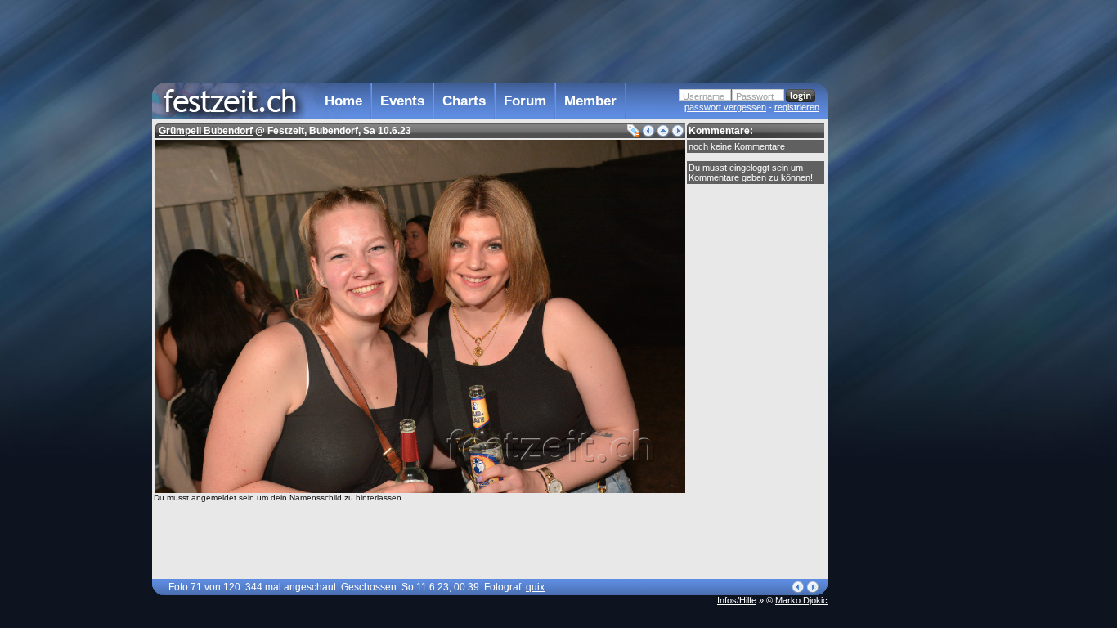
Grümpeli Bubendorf (206, 131)
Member (590, 101)
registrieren (796, 107)
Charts (464, 101)
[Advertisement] (899, 329)
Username (703, 96)
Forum (525, 101)
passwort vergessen (725, 107)
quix (535, 587)
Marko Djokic (801, 600)
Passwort (755, 96)
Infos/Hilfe (736, 600)
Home (343, 101)
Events (402, 101)
